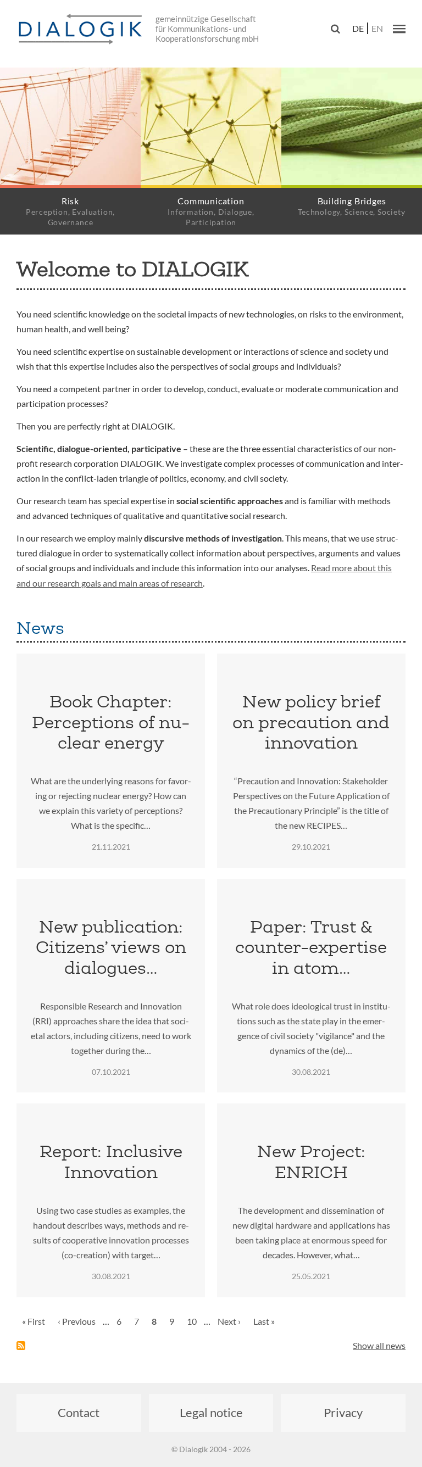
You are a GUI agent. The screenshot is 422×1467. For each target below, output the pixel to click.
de (358, 28)
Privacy (343, 1412)
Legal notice (211, 1412)
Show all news (379, 1345)
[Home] (82, 30)
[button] (399, 28)
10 (194, 1321)
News (40, 628)
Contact (78, 1412)
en (377, 28)
